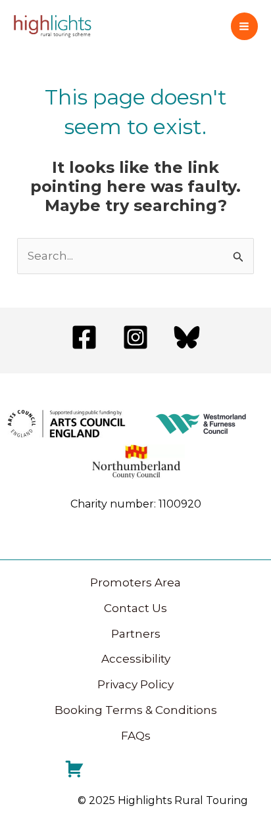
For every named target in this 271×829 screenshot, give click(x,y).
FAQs (136, 735)
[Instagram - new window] (135, 337)
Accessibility (135, 658)
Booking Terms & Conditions (136, 710)
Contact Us (135, 608)
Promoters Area (135, 582)
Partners (135, 633)
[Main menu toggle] (245, 26)
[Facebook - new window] (84, 337)
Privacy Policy (135, 684)
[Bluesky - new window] (187, 337)
